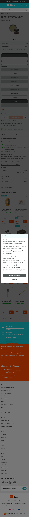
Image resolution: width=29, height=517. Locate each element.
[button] (14, 275)
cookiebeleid (21, 270)
